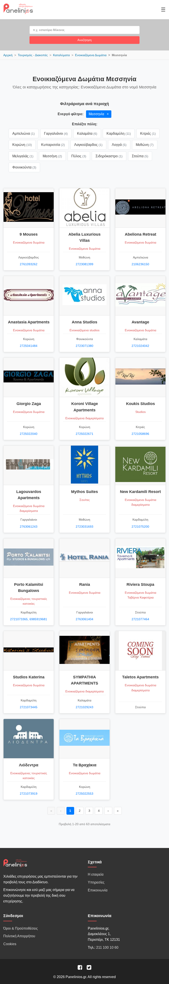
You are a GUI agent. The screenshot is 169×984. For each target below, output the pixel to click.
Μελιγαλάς (22, 156)
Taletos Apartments (140, 677)
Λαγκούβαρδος (88, 145)
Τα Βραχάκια (84, 765)
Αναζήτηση (84, 40)
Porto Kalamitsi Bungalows (28, 587)
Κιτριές (148, 133)
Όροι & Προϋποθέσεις (20, 928)
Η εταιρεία (95, 874)
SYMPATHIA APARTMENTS (84, 680)
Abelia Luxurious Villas (84, 237)
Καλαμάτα (87, 133)
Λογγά (119, 145)
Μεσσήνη (52, 156)
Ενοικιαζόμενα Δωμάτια (91, 55)
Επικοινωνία (97, 890)
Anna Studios (84, 322)
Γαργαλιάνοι (56, 133)
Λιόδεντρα (28, 765)
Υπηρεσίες (96, 882)
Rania (84, 584)
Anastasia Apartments (29, 322)
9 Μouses (29, 234)
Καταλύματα (61, 55)
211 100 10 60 (107, 947)
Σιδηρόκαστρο (109, 156)
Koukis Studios (140, 403)
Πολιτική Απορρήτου (19, 936)
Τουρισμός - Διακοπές (33, 55)
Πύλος (78, 156)
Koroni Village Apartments (84, 406)
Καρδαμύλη (119, 133)
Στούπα (140, 156)
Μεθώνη (145, 145)
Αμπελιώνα (23, 133)
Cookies (9, 944)
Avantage (140, 322)
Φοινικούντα (24, 167)
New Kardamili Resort (140, 491)
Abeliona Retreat (140, 234)
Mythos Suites (84, 491)
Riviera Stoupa (140, 584)
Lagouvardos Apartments (28, 494)
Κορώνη (22, 145)
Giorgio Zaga (29, 403)
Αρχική (8, 55)
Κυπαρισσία (53, 145)
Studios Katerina (28, 677)
